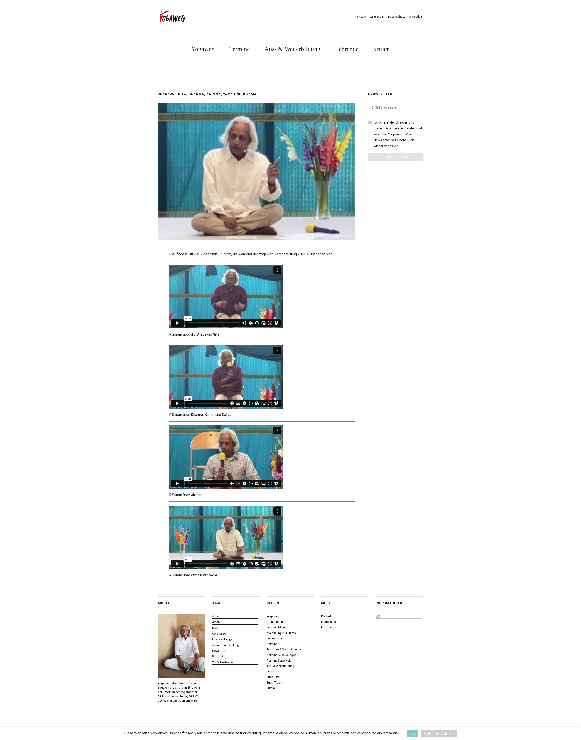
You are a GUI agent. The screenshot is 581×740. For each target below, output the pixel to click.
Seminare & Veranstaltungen (285, 649)
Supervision (274, 638)
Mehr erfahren (439, 733)
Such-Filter (273, 677)
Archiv (216, 622)
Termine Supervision (280, 660)
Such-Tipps (274, 682)
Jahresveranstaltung (225, 645)
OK (412, 733)
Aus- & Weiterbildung (292, 49)
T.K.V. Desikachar (223, 662)
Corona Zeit (219, 633)
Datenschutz (397, 16)
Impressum (377, 16)
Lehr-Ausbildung (277, 627)
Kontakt (361, 16)
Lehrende (347, 49)
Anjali (215, 616)
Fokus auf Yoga (222, 639)
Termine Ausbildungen (281, 655)
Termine (239, 49)
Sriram (381, 49)
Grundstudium (276, 621)
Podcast (217, 656)
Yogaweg (203, 49)
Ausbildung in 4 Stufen (281, 633)
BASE (215, 628)
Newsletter (219, 650)
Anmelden (415, 16)
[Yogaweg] (172, 16)
